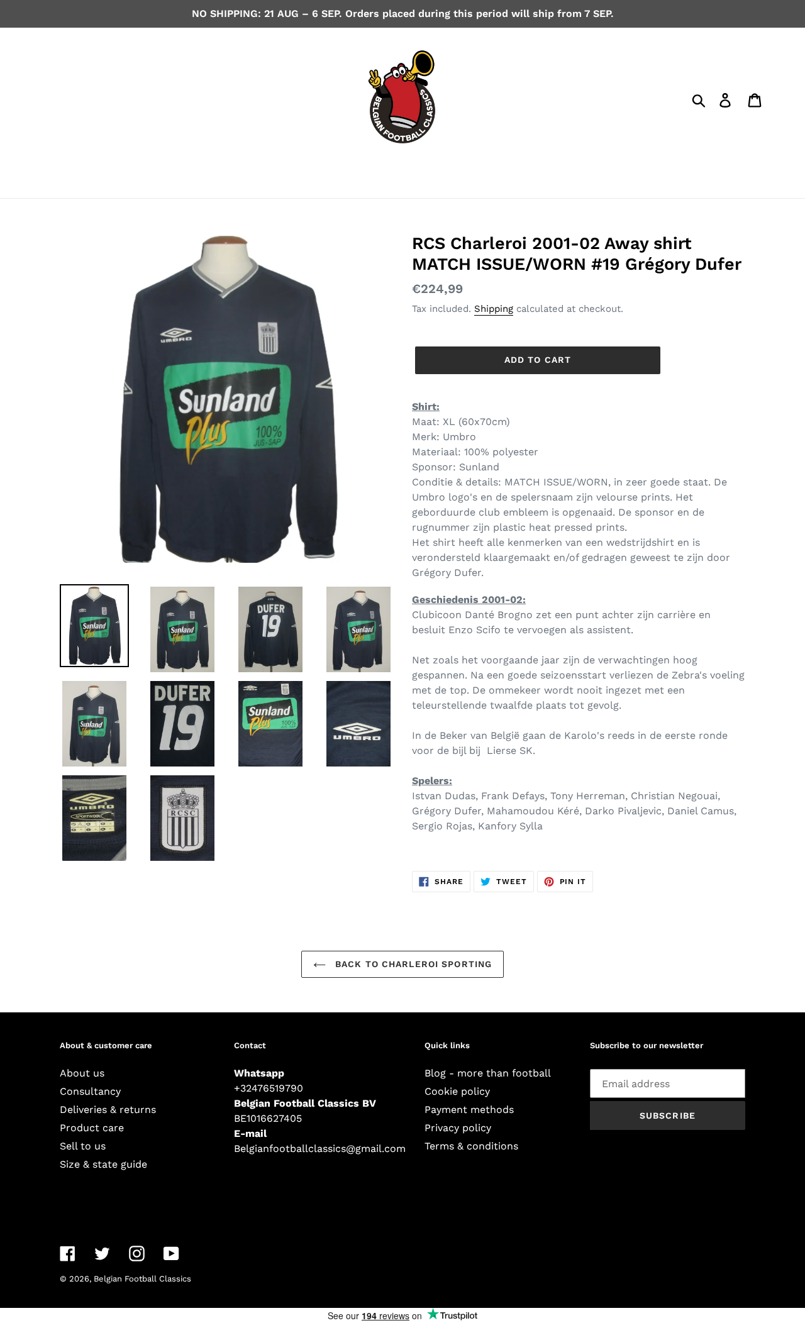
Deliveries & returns (108, 1109)
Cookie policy (457, 1091)
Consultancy (90, 1091)
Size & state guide (103, 1164)
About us (82, 1073)
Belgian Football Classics (142, 1278)
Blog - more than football (488, 1073)
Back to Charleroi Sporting (412, 964)
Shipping (493, 308)
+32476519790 (268, 1088)
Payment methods (469, 1109)
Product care (92, 1128)
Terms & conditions (471, 1146)
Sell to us (83, 1146)
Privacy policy (458, 1128)
